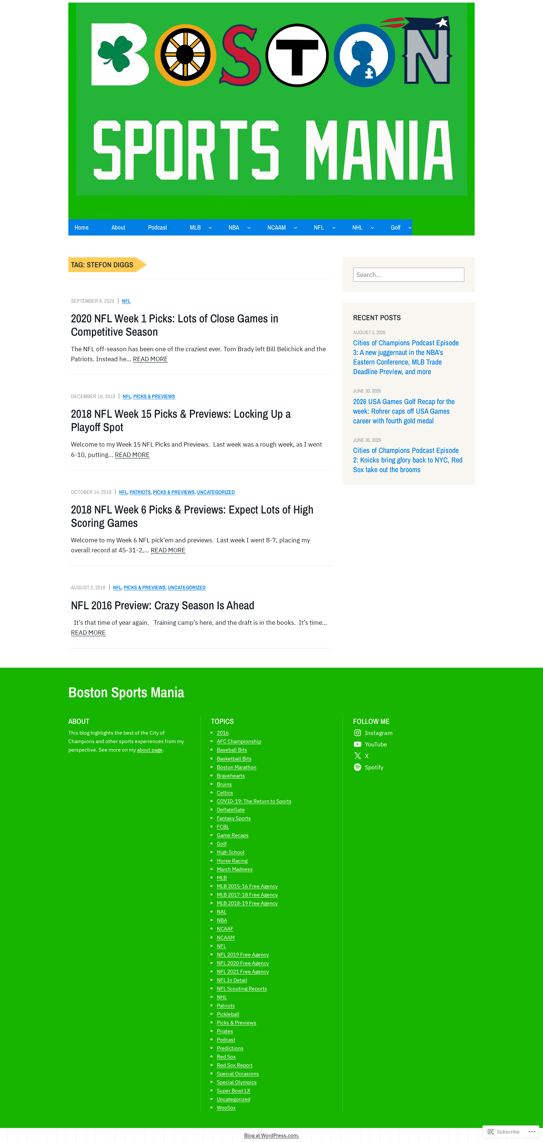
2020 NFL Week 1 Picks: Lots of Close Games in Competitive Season (175, 325)
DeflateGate (231, 809)
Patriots (140, 491)
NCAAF (225, 928)
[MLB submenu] (210, 227)
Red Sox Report (235, 1064)
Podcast (226, 1039)
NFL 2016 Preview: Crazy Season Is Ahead (163, 605)
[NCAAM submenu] (295, 227)
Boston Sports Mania (126, 692)
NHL (222, 996)
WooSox (226, 1107)
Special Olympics (237, 1081)
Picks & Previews (154, 396)
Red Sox (226, 1056)
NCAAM (226, 937)
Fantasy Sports (234, 817)
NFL (126, 300)
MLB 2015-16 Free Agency (247, 885)
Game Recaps (233, 834)
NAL (221, 911)
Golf (222, 843)
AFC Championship (239, 741)
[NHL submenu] (372, 227)
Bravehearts (231, 775)
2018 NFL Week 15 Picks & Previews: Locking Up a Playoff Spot (181, 420)
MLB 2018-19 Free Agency (247, 903)
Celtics (225, 792)
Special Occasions (238, 1073)
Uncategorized (216, 491)
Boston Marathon (236, 766)
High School (231, 851)
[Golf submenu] (410, 227)
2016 (223, 732)
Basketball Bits (234, 758)
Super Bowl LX (233, 1090)
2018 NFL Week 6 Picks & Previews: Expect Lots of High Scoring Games (192, 516)
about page (150, 749)
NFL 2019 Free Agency (243, 954)
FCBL (223, 826)
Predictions (230, 1047)
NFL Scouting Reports (242, 988)
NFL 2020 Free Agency (243, 962)
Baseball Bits (232, 749)
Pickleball (228, 1013)
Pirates (225, 1030)
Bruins (224, 783)
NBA (222, 920)
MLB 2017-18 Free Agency (247, 894)
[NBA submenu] (249, 227)
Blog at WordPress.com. (271, 1135)
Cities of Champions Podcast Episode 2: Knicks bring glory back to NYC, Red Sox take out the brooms (407, 459)
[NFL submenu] (334, 227)
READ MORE (150, 359)
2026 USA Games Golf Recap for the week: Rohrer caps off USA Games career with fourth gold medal (404, 411)
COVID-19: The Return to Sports (254, 800)
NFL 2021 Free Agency (243, 971)
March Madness (235, 868)
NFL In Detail (232, 979)
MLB (222, 877)
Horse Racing (232, 860)
